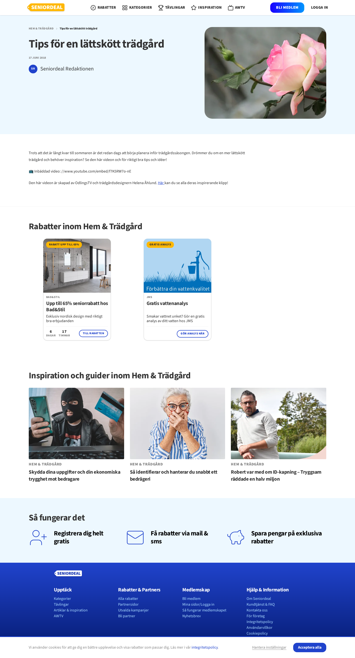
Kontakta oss (257, 610)
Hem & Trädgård (41, 28)
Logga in (319, 7)
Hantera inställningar (269, 647)
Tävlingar (61, 604)
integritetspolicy (205, 647)
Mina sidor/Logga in (198, 604)
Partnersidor (128, 604)
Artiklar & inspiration (71, 610)
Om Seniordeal (259, 598)
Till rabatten (93, 333)
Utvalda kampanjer (133, 610)
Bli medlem (287, 7)
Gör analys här (193, 334)
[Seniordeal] (46, 7)
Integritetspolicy (260, 621)
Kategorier (62, 598)
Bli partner (126, 616)
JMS (149, 297)
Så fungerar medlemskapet (204, 610)
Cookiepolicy (257, 633)
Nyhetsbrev (191, 616)
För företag (256, 616)
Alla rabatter (128, 598)
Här (161, 183)
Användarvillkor (259, 627)
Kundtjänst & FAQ (261, 604)
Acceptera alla (309, 647)
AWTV (58, 616)
